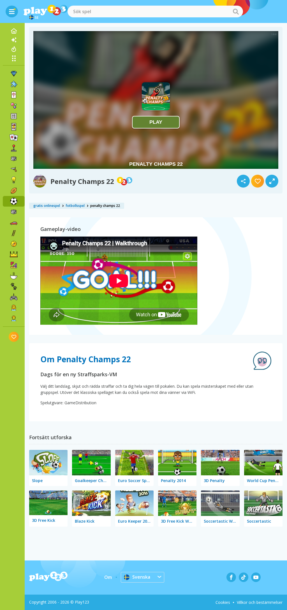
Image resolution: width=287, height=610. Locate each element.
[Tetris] (14, 265)
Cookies (223, 602)
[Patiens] (14, 137)
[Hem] (14, 31)
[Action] (14, 169)
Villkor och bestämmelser (260, 602)
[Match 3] (14, 73)
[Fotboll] (14, 201)
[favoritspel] (13, 336)
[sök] (236, 11)
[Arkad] (14, 148)
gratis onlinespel (46, 205)
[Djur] (14, 286)
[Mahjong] (14, 95)
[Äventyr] (14, 244)
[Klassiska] (14, 212)
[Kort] (14, 126)
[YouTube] (256, 577)
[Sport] (14, 190)
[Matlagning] (14, 275)
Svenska (141, 577)
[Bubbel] (14, 105)
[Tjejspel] (14, 307)
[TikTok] (243, 577)
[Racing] (14, 222)
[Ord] (14, 116)
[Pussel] (14, 84)
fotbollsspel (75, 205)
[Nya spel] (14, 40)
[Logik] (14, 180)
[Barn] (14, 318)
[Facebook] (231, 577)
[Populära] (14, 49)
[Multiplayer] (14, 297)
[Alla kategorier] (14, 58)
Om (108, 577)
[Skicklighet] (14, 233)
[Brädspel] (14, 158)
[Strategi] (14, 254)
